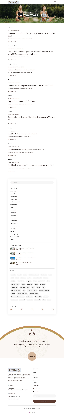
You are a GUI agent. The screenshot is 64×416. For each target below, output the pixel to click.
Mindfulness (13, 223)
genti (34, 281)
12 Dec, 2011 (11, 146)
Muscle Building (14, 226)
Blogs (34, 380)
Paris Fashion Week (15, 290)
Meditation (13, 220)
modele (38, 287)
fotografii (28, 281)
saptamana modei (34, 293)
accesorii (13, 274)
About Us (35, 377)
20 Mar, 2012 (11, 30)
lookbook (42, 284)
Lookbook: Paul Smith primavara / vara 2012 (26, 149)
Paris (44, 287)
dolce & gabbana (37, 278)
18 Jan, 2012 (11, 131)
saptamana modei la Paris (17, 296)
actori (19, 274)
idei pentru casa (15, 284)
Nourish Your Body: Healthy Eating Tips (25, 257)
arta (50, 274)
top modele (30, 299)
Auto (11, 193)
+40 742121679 (15, 398)
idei (48, 281)
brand (17, 278)
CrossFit (12, 209)
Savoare (12, 231)
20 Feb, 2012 (11, 67)
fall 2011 (46, 278)
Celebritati (13, 204)
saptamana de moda (22, 293)
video (44, 299)
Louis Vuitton (14, 287)
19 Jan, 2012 (11, 114)
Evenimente (13, 215)
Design (10, 46)
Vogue (49, 299)
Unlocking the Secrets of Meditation (25, 248)
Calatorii (12, 199)
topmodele (37, 299)
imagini (23, 284)
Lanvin (36, 284)
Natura (12, 228)
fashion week (20, 281)
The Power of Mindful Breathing (24, 262)
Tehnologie (13, 234)
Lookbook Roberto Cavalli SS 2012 (22, 133)
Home (34, 372)
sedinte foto (38, 296)
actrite (25, 274)
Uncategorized (14, 236)
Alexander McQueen (34, 274)
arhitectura (44, 274)
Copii (11, 207)
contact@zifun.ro (15, 396)
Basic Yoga (13, 196)
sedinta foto (29, 296)
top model (22, 299)
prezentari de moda (32, 290)
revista (13, 293)
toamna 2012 (14, 299)
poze (24, 290)
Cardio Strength (14, 201)
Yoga (11, 239)
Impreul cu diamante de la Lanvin (22, 101)
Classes (35, 375)
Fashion (10, 27)
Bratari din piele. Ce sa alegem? (21, 70)
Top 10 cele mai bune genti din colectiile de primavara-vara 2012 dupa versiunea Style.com (31, 52)
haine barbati (41, 281)
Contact (35, 382)
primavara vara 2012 (44, 290)
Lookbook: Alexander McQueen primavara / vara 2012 (30, 165)
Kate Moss (29, 284)
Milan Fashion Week (24, 287)
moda (33, 287)
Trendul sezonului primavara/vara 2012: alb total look (30, 85)
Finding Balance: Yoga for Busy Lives (25, 253)
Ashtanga (12, 191)
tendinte (46, 296)
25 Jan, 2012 (11, 82)
